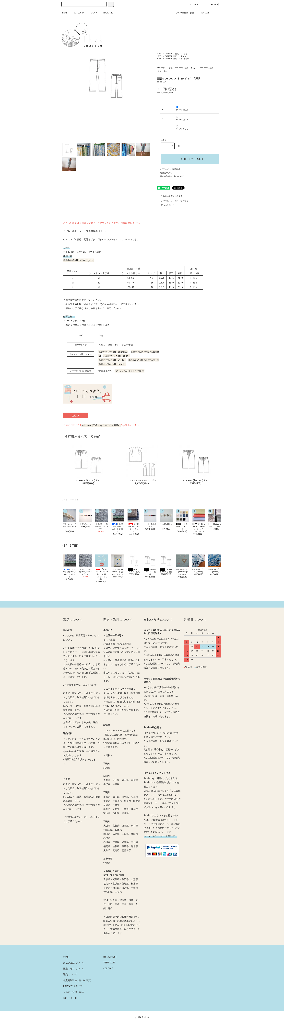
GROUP (94, 12)
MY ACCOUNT (110, 956)
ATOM (74, 998)
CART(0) (214, 4)
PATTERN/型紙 (171, 56)
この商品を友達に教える (171, 196)
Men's (183, 56)
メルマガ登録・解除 (185, 12)
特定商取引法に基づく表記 (172, 176)
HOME (64, 12)
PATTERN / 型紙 (172, 54)
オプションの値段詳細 (170, 169)
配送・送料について (73, 968)
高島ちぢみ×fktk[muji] (116, 355)
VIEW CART (109, 962)
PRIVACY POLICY (73, 986)
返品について (166, 172)
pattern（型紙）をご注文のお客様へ (101, 425)
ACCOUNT (195, 4)
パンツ (185, 54)
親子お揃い (185, 59)
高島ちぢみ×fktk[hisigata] (78, 260)
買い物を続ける (168, 205)
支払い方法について (73, 962)
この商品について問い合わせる (174, 200)
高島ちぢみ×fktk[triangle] (143, 359)
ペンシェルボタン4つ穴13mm (129, 370)
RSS (65, 998)
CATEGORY (79, 12)
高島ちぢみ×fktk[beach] (112, 364)
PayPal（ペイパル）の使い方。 (160, 836)
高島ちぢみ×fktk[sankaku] (113, 351)
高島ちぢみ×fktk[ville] (112, 359)
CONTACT (205, 12)
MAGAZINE (108, 12)
